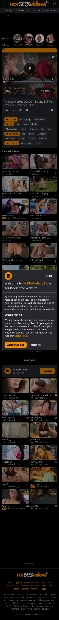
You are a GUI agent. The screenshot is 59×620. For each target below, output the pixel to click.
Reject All (36, 344)
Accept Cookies (15, 344)
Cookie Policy (21, 335)
